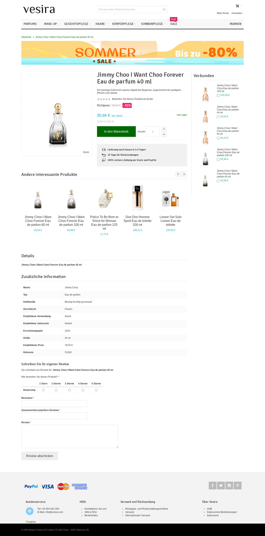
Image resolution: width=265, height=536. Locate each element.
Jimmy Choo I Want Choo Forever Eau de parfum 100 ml (228, 152)
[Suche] (164, 9)
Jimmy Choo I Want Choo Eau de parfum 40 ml (228, 109)
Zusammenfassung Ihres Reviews (40, 410)
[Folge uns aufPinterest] (238, 485)
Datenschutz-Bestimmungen (222, 512)
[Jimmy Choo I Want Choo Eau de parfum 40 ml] (205, 115)
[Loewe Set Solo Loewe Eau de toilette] (170, 197)
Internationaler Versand (137, 515)
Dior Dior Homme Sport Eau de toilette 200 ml (138, 220)
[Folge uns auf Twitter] (221, 485)
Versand (129, 512)
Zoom (86, 152)
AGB (209, 508)
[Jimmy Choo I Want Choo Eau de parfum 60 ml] (205, 136)
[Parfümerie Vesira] (38, 9)
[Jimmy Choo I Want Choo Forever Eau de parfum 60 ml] (205, 179)
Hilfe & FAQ (91, 512)
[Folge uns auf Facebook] (213, 485)
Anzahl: (142, 131)
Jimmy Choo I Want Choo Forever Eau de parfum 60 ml (228, 173)
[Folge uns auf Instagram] (229, 485)
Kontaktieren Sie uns (96, 508)
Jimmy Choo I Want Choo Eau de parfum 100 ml (228, 88)
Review (25, 422)
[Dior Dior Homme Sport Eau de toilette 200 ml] (137, 197)
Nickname (27, 398)
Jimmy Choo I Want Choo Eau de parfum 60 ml (228, 131)
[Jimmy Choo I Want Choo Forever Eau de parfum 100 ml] (205, 158)
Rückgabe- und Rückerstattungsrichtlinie (146, 508)
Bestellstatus (91, 515)
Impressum (213, 515)
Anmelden (236, 13)
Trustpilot (31, 521)
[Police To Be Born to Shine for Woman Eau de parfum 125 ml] (104, 197)
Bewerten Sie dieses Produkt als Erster (132, 99)
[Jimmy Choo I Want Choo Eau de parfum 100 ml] (205, 93)
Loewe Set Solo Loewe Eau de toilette (171, 220)
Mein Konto (223, 13)
